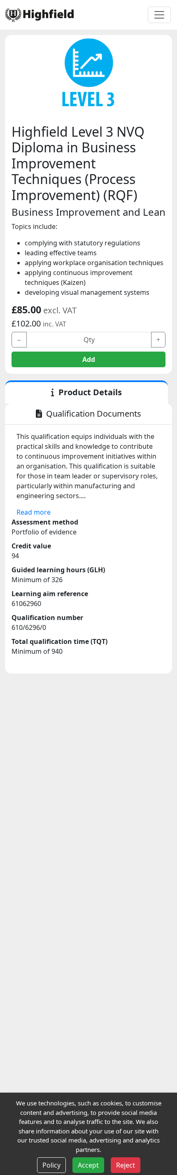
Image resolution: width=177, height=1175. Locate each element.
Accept (88, 1165)
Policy (51, 1165)
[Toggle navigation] (159, 15)
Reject (125, 1165)
